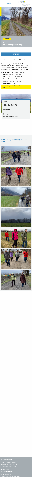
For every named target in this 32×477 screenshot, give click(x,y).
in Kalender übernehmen (17, 42)
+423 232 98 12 (7, 469)
